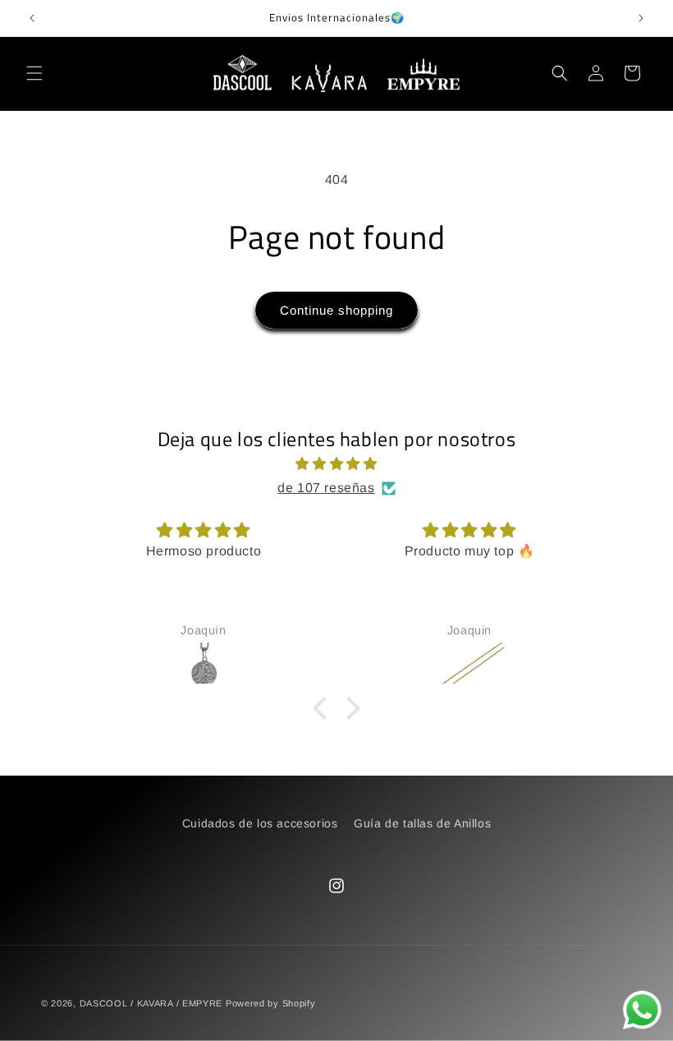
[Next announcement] (641, 18)
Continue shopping (336, 310)
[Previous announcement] (32, 18)
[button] (34, 73)
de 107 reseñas (325, 488)
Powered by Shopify (271, 1003)
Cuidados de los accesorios (260, 823)
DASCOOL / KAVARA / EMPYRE (151, 1003)
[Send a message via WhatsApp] (642, 1010)
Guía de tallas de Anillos (422, 823)
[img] (336, 464)
